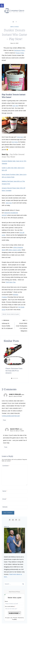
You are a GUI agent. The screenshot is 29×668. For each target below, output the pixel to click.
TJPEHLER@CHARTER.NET (11, 416)
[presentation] (14, 355)
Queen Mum (14, 429)
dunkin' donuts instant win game (11, 314)
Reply (4, 420)
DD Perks (15, 142)
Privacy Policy (19, 53)
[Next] (23, 360)
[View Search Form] (16, 22)
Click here (20, 137)
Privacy (18, 591)
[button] (2, 5)
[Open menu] (13, 22)
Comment (5, 465)
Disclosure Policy (19, 50)
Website (5, 507)
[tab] (11, 378)
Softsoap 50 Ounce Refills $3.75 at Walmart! (7, 324)
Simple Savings (14, 26)
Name (4, 491)
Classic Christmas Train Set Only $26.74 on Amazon (14, 371)
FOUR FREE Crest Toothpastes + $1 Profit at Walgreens (21, 326)
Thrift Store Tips (10, 282)
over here (15, 105)
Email (4, 499)
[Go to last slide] (6, 360)
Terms (13, 591)
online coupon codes (14, 250)
